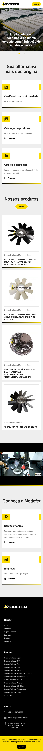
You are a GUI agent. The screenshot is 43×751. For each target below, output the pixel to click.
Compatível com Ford (12, 664)
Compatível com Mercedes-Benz (16, 677)
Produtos (7, 629)
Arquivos (7, 641)
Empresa (7, 635)
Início (6, 626)
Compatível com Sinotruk (13, 683)
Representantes (10, 632)
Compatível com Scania (13, 680)
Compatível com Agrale (13, 658)
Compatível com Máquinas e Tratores (18, 673)
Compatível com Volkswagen (15, 689)
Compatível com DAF (12, 661)
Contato (7, 638)
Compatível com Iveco (12, 670)
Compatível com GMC (12, 667)
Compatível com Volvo (12, 692)
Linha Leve (8, 695)
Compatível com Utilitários (14, 686)
